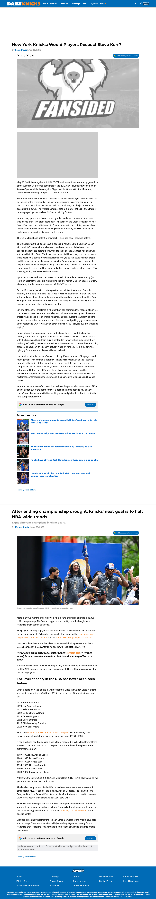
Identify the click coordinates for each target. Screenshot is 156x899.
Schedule (64, 4)
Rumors (53, 4)
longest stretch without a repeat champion (48, 732)
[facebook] (135, 3)
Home (19, 490)
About (19, 876)
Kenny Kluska (22, 527)
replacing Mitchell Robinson (73, 810)
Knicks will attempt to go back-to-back (74, 637)
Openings (54, 876)
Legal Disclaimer (131, 881)
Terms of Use (79, 881)
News (45, 4)
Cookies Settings (81, 885)
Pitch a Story (22, 881)
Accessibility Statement (28, 885)
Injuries (94, 4)
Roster (85, 4)
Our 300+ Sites (106, 876)
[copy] (32, 55)
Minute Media (17, 892)
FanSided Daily (130, 876)
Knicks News (30, 490)
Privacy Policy (56, 881)
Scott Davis (21, 50)
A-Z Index (54, 885)
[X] (141, 3)
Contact (77, 876)
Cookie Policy (105, 881)
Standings (75, 4)
